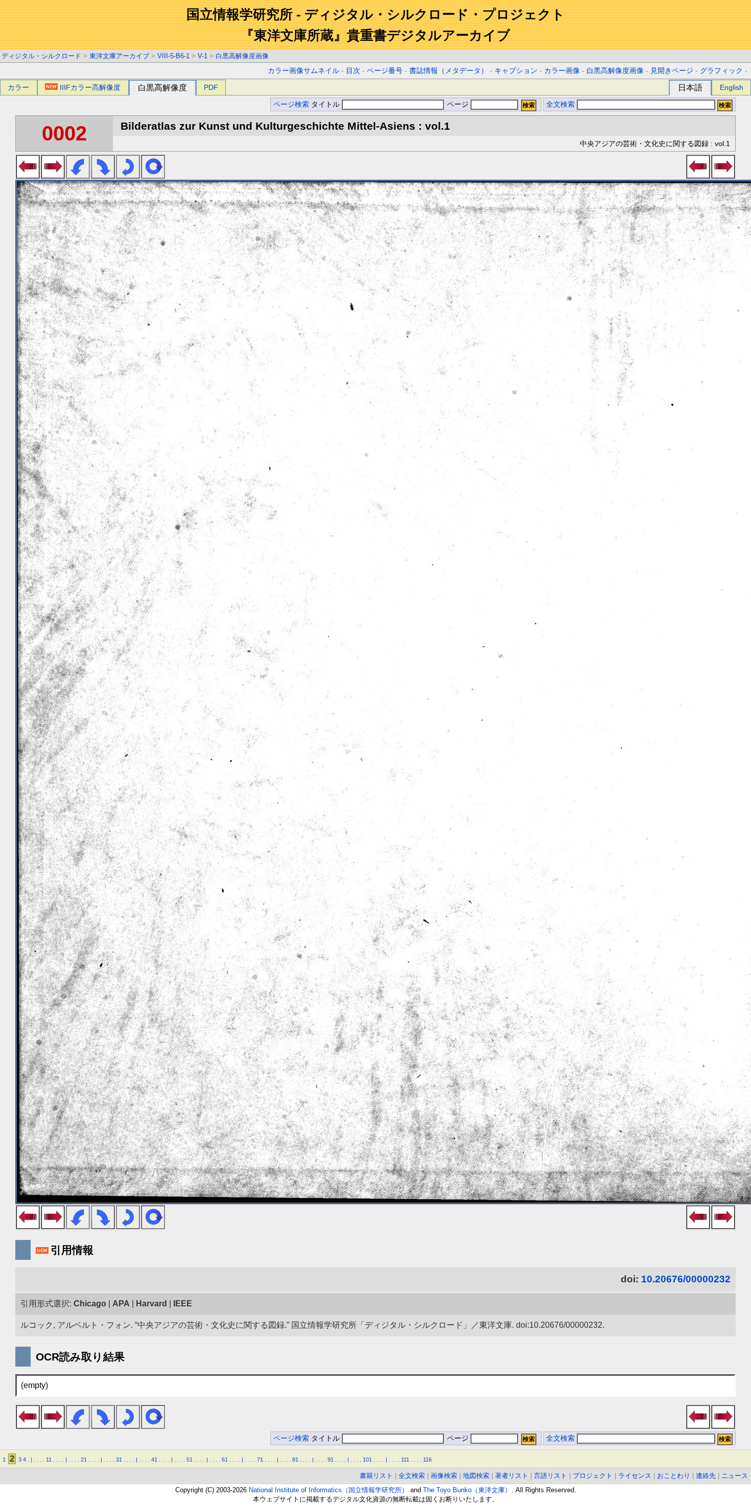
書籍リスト (376, 1475)
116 (427, 1459)
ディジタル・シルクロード (41, 56)
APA (121, 1303)
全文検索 (560, 104)
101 (367, 1459)
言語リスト (550, 1475)
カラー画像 (562, 71)
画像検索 (444, 1475)
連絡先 (706, 1475)
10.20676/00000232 (686, 1279)
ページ (458, 104)
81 (295, 1459)
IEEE (182, 1303)
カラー (18, 87)
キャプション (516, 71)
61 (225, 1459)
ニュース (734, 1475)
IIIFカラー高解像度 (90, 87)
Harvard (151, 1303)
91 (330, 1459)
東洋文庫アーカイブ (119, 56)
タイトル (326, 104)
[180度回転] (128, 176)
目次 (353, 71)
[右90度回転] (103, 176)
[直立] (153, 176)
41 (154, 1459)
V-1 (202, 56)
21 (84, 1459)
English (731, 87)
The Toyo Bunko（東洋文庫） (467, 1490)
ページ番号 (385, 71)
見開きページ (671, 71)
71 (260, 1459)
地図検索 (476, 1475)
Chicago (90, 1303)
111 (405, 1459)
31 (119, 1459)
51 (189, 1459)
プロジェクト (593, 1475)
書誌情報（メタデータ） (448, 71)
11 (49, 1459)
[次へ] (53, 176)
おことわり (673, 1475)
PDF (211, 87)
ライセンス (634, 1475)
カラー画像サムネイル (303, 71)
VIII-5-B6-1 (173, 56)
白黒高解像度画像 (242, 56)
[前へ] (28, 176)
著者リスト (511, 1475)
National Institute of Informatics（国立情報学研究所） (328, 1490)
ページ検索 (291, 104)
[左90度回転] (78, 176)
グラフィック (721, 71)
